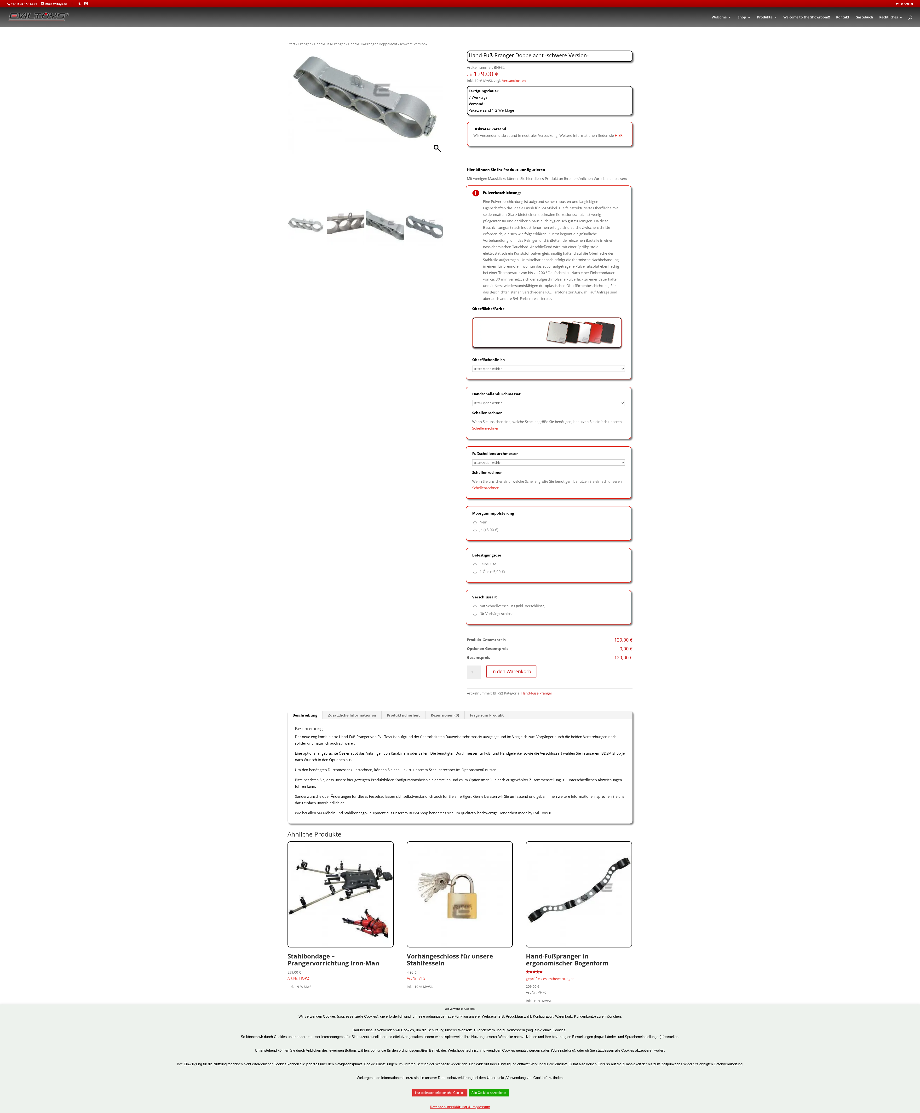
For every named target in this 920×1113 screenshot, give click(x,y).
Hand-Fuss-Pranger (329, 44)
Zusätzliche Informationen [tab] (352, 715)
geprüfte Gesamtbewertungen (550, 979)
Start (291, 44)
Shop (742, 17)
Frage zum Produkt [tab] (487, 715)
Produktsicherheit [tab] (403, 715)
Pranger (304, 44)
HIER (618, 135)
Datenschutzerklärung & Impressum (460, 1107)
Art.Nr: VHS (450, 966)
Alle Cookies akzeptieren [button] (489, 1093)
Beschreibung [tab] (305, 715)
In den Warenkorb (511, 671)
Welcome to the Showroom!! (806, 17)
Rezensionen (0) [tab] (445, 715)
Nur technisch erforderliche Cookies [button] (440, 1093)
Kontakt (842, 17)
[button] (437, 131)
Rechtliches (888, 17)
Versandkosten (514, 81)
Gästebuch (864, 17)
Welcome (719, 17)
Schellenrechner (485, 428)
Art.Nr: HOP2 (333, 966)
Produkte (764, 17)
